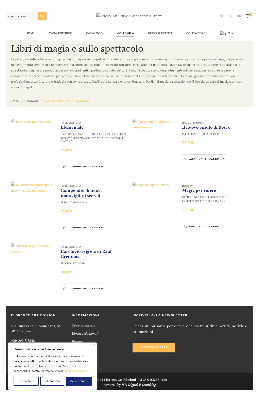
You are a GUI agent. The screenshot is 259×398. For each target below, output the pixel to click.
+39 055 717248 (23, 341)
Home (15, 101)
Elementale (72, 127)
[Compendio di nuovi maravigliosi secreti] (33, 187)
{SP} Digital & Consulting (139, 385)
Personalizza (26, 381)
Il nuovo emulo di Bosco (206, 127)
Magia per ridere (199, 190)
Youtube (239, 16)
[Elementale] (33, 122)
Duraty (187, 186)
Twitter (221, 16)
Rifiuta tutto (52, 381)
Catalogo (31, 101)
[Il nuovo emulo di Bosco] (155, 124)
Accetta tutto (78, 381)
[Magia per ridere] (155, 185)
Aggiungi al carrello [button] (85, 166)
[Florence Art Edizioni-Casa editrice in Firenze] (129, 16)
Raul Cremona (71, 122)
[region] (52, 366)
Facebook (213, 16)
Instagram (230, 16)
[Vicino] (94, 344)
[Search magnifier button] (42, 16)
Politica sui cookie (76, 371)
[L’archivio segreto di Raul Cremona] (33, 248)
